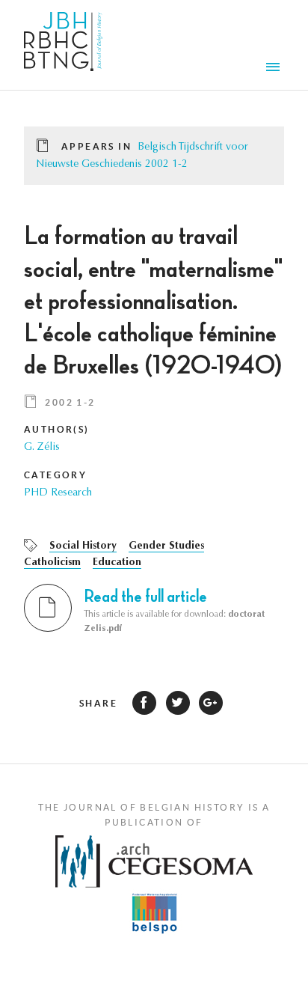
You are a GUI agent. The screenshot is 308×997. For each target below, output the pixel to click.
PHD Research (58, 493)
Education (117, 563)
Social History (83, 546)
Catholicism (52, 563)
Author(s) (57, 429)
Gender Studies (166, 546)
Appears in (96, 146)
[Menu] (275, 69)
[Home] (63, 45)
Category (55, 475)
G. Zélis (42, 447)
